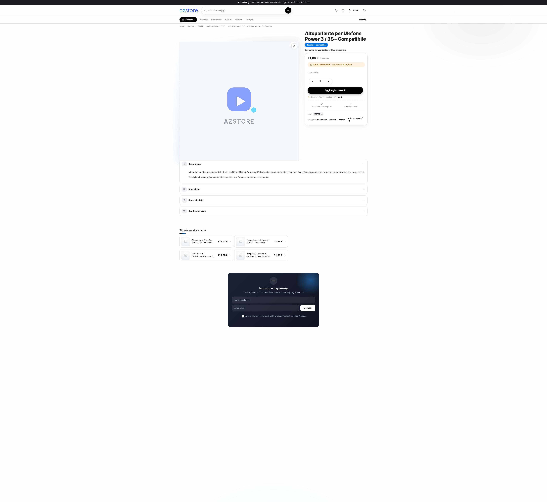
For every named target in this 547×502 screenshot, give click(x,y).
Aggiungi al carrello (335, 90)
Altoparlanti (322, 120)
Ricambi (204, 19)
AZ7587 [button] (317, 114)
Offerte (362, 19)
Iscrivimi (308, 308)
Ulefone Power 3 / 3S (215, 26)
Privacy (302, 316)
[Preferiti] (343, 10)
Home (181, 26)
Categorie (190, 20)
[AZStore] (189, 10)
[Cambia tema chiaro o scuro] (336, 10)
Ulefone (200, 26)
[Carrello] (364, 10)
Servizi (228, 19)
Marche (238, 19)
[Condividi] (294, 46)
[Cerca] (288, 10)
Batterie (249, 19)
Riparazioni (216, 19)
